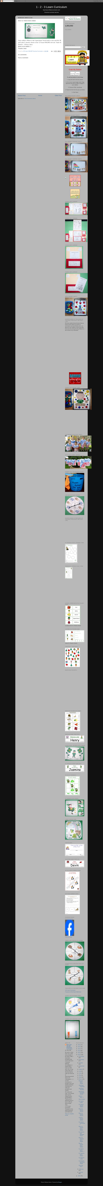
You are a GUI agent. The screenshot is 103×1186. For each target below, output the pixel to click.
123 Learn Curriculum (70, 990)
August (81, 1069)
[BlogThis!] (56, 51)
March (80, 1079)
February (81, 1169)
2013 (79, 1048)
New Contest (82, 1099)
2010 (79, 1054)
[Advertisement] (74, 422)
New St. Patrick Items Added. (81, 1145)
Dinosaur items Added (81, 1082)
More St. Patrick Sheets (81, 1110)
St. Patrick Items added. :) (81, 1150)
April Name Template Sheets (81, 1093)
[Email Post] (52, 51)
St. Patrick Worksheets (82, 1123)
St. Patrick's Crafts (81, 1158)
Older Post (58, 95)
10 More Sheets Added (81, 1119)
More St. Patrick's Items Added (81, 1139)
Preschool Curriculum (69, 919)
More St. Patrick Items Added (81, 1128)
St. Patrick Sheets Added (81, 1105)
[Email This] (54, 51)
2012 (79, 1050)
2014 (79, 1046)
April (80, 1077)
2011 (79, 1052)
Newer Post (21, 95)
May (80, 1075)
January (81, 1172)
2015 (79, 1044)
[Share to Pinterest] (60, 51)
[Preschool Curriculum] (69, 935)
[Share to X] (57, 51)
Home (40, 95)
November (81, 1059)
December (81, 1056)
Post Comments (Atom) (30, 98)
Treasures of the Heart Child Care (73, 992)
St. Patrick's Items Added (81, 1154)
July (80, 1071)
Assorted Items (81, 1166)
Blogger (60, 1182)
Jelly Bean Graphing (81, 1086)
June (80, 1073)
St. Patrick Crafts (81, 1102)
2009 (79, 1175)
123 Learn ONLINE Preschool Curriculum (69, 1047)
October (81, 1062)
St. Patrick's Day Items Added (82, 1162)
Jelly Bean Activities (81, 1089)
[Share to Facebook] (58, 51)
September (81, 1066)
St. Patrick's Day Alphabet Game (81, 1133)
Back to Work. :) (81, 1096)
